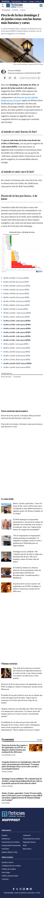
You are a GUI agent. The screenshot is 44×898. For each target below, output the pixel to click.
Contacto (5, 879)
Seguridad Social (29, 842)
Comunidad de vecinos (31, 839)
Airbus (25, 1)
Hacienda (5, 849)
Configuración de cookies (11, 866)
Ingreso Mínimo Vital (9, 852)
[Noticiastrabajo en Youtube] (27, 889)
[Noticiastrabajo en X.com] (17, 889)
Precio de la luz (16, 1)
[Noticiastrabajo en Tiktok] (23, 889)
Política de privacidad (10, 876)
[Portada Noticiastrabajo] (22, 814)
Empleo (4, 835)
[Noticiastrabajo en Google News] (30, 889)
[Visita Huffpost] (41, 5)
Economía (17, 377)
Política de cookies (9, 869)
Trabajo (31, 1)
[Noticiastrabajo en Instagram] (20, 889)
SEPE (25, 845)
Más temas (27, 849)
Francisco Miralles (14, 70)
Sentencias (6, 839)
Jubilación (27, 835)
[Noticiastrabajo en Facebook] (13, 889)
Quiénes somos (7, 862)
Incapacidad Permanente (11, 845)
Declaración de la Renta (10, 842)
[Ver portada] (14, 5)
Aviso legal (6, 872)
